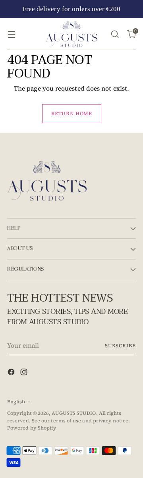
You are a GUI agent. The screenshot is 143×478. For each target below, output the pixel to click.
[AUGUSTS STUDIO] (71, 34)
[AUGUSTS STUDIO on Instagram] (24, 373)
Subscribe (120, 345)
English (16, 401)
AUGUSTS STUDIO (74, 413)
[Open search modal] (114, 34)
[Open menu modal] (11, 34)
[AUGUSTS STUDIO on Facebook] (12, 373)
